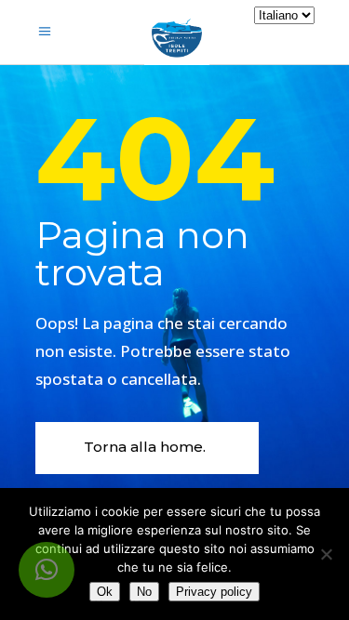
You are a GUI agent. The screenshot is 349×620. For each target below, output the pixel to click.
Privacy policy (214, 592)
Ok (105, 592)
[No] (325, 554)
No (144, 592)
